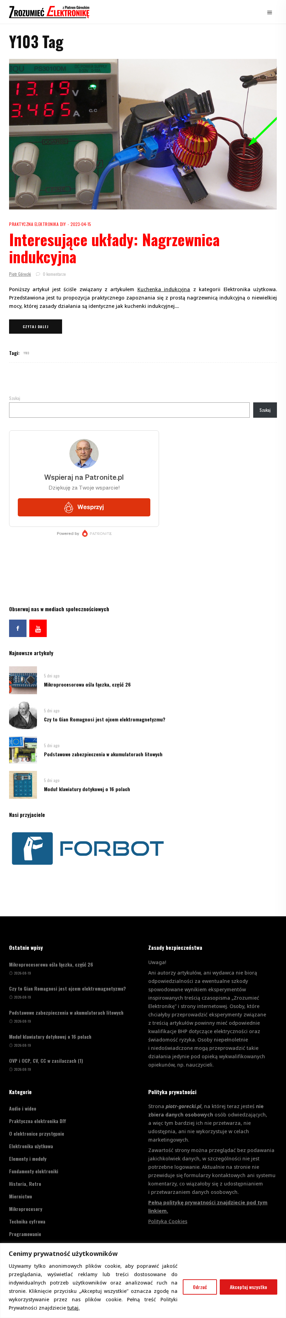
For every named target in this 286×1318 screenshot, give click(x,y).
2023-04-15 (80, 224)
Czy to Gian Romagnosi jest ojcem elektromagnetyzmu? (104, 719)
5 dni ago (52, 676)
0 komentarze (54, 274)
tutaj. (73, 1307)
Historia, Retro (25, 1183)
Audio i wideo (22, 1108)
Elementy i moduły (27, 1158)
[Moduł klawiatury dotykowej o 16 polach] (23, 784)
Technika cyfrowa (27, 1221)
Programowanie (25, 1233)
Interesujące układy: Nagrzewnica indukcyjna (114, 247)
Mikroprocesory (25, 1208)
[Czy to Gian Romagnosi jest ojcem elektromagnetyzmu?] (23, 715)
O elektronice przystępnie (36, 1133)
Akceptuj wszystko (248, 1286)
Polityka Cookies (167, 1221)
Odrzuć (200, 1286)
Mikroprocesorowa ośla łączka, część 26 (87, 684)
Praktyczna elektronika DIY (37, 224)
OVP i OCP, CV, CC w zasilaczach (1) (46, 1060)
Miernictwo (20, 1196)
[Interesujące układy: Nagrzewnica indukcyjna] (143, 134)
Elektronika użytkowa (31, 1146)
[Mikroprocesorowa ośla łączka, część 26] (23, 680)
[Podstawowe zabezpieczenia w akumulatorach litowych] (23, 749)
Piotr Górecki (20, 274)
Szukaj (14, 398)
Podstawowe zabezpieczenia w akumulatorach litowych (103, 754)
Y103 (26, 353)
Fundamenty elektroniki (33, 1171)
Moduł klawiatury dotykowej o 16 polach (87, 789)
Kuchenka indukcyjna (163, 289)
